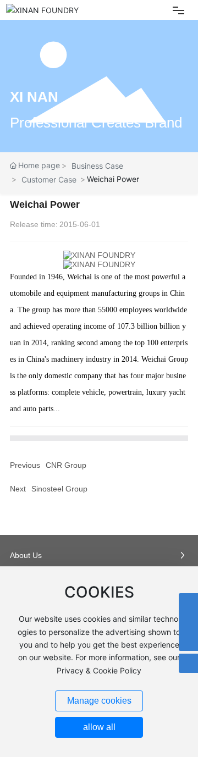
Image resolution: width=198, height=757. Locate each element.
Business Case (97, 165)
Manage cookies (99, 700)
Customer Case (48, 179)
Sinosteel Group (59, 488)
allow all (99, 727)
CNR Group (66, 465)
